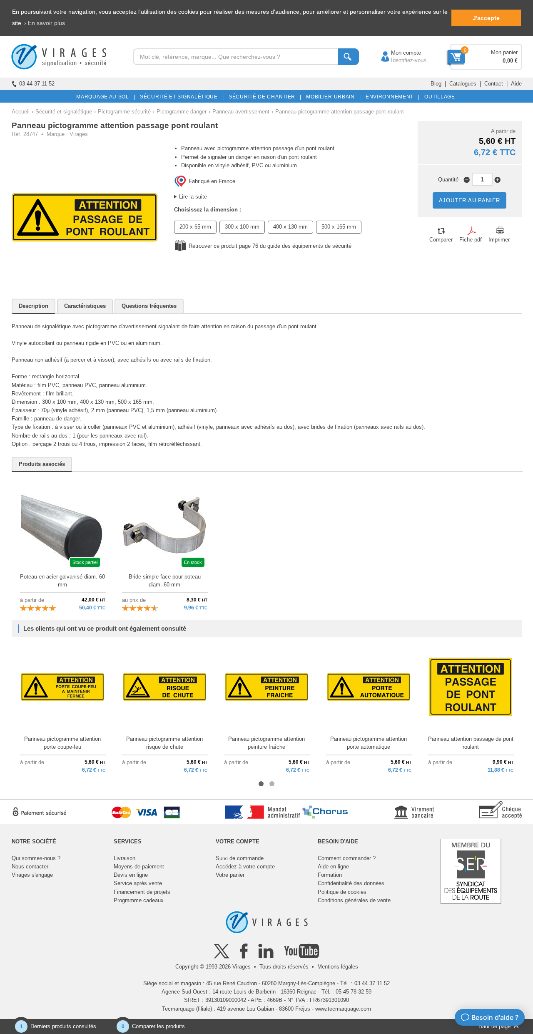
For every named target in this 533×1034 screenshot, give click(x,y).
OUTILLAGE (438, 97)
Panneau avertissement (240, 111)
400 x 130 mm (290, 227)
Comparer (441, 239)
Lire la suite (193, 197)
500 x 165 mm (338, 227)
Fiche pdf (470, 239)
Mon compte (397, 53)
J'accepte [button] (486, 18)
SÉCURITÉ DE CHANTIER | (263, 97)
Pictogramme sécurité (124, 111)
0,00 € (510, 61)
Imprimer (499, 239)
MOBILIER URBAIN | (332, 97)
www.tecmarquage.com (343, 1009)
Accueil (21, 111)
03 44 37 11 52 (37, 84)
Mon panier (504, 52)
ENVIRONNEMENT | (391, 97)
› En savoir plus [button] (44, 23)
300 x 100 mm (242, 227)
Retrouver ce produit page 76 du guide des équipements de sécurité (270, 246)
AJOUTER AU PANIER (470, 200)
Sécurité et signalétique (63, 111)
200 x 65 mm (195, 227)
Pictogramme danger (182, 111)
